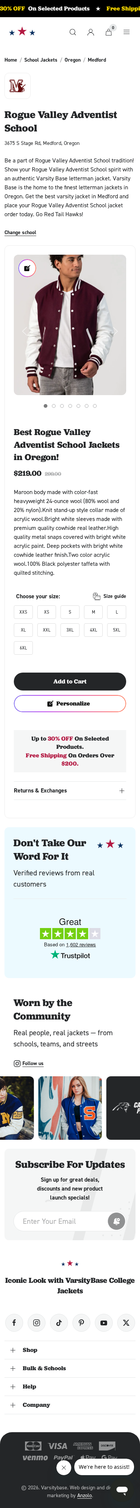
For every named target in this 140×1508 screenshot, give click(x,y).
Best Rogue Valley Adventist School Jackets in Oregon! (66, 444)
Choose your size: (38, 596)
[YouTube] (104, 1323)
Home (10, 59)
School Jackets (40, 59)
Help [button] (29, 1386)
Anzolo (84, 1495)
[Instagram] (37, 1323)
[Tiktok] (59, 1323)
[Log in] (91, 32)
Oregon (73, 59)
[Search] (73, 32)
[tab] (45, 406)
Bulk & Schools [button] (44, 1368)
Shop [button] (30, 1350)
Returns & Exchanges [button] (40, 790)
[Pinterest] (81, 1323)
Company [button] (36, 1405)
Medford (97, 59)
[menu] (127, 32)
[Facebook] (14, 1323)
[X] (126, 1323)
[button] (70, 325)
